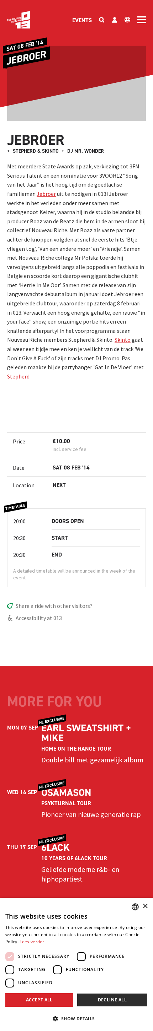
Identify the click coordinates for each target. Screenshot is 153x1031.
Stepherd (18, 376)
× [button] (145, 906)
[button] (76, 1018)
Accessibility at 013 (39, 617)
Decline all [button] (112, 1000)
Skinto (123, 339)
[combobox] (135, 906)
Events (82, 20)
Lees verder (32, 942)
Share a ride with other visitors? (54, 605)
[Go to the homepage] (18, 20)
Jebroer (46, 193)
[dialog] (76, 964)
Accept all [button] (39, 1000)
